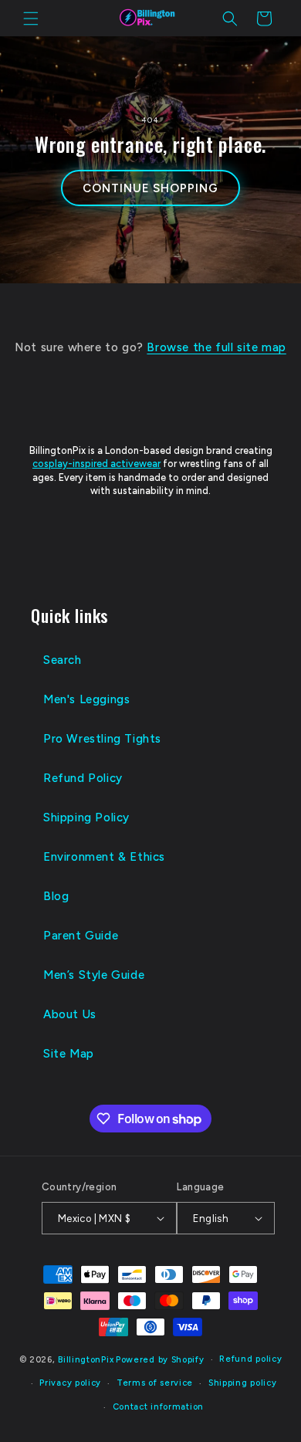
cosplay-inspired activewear (96, 463)
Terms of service (155, 1383)
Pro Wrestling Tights (102, 739)
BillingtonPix (85, 1360)
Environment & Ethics (104, 857)
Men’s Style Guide (93, 975)
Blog (56, 896)
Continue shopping (150, 188)
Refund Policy (83, 778)
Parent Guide (80, 936)
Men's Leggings (86, 699)
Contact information (158, 1407)
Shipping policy (242, 1383)
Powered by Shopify (160, 1360)
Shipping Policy (86, 817)
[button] (31, 19)
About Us (69, 1014)
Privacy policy (70, 1383)
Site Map (68, 1054)
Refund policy (250, 1359)
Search (62, 660)
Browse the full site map (216, 347)
